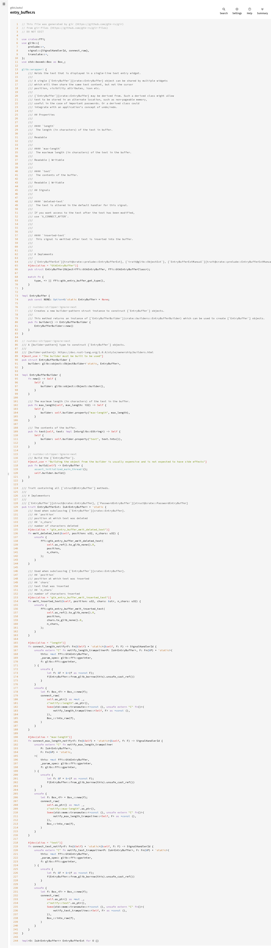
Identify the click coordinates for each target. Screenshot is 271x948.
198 (15, 767)
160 (15, 623)
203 (15, 786)
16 (16, 80)
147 (15, 574)
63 (16, 257)
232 (15, 895)
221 (15, 853)
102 (15, 405)
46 (16, 193)
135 (15, 529)
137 (15, 537)
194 (15, 752)
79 (16, 318)
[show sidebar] (3, 4)
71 (16, 288)
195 (15, 755)
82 (16, 329)
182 (15, 706)
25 (16, 114)
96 (16, 382)
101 (15, 401)
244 (15, 940)
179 (15, 695)
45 (16, 190)
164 (15, 638)
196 (15, 759)
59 (16, 242)
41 (16, 174)
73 (16, 295)
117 (15, 461)
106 (15, 420)
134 (15, 525)
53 (16, 220)
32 (16, 141)
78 (16, 314)
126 (15, 495)
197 (15, 763)
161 (15, 627)
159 (15, 620)
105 (15, 416)
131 (15, 514)
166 (15, 646)
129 (15, 506)
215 (15, 831)
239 (15, 921)
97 (16, 386)
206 (15, 797)
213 (15, 823)
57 (16, 235)
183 (15, 710)
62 (16, 254)
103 (15, 408)
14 (16, 73)
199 (15, 770)
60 (16, 246)
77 (16, 310)
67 (16, 273)
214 (15, 827)
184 (15, 714)
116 (15, 457)
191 (15, 740)
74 (16, 299)
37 (16, 159)
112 (15, 442)
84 (16, 337)
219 (15, 846)
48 (16, 201)
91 (16, 363)
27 (16, 122)
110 (15, 435)
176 (15, 684)
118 (15, 465)
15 (16, 76)
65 (16, 265)
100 (15, 397)
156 (15, 608)
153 (15, 597)
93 (16, 371)
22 (16, 103)
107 (15, 423)
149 (15, 582)
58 (16, 239)
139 (15, 544)
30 (16, 133)
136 (15, 533)
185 (15, 718)
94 (16, 374)
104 (15, 412)
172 (15, 669)
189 (15, 733)
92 (16, 367)
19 (16, 92)
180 (15, 699)
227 (15, 876)
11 (16, 61)
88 (16, 352)
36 (16, 156)
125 (15, 491)
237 (15, 914)
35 (16, 152)
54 (16, 224)
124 (15, 488)
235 (15, 906)
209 (15, 808)
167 (15, 650)
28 (16, 125)
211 (15, 816)
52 (16, 216)
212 (15, 819)
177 (15, 687)
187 (15, 725)
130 (15, 510)
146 (15, 571)
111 (15, 439)
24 (16, 110)
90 (16, 359)
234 (15, 902)
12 (16, 65)
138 (15, 540)
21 (16, 99)
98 (16, 389)
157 (15, 612)
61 (16, 250)
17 (16, 84)
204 (15, 789)
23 (16, 107)
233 (15, 899)
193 (15, 748)
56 (16, 231)
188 (15, 729)
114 (15, 450)
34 (16, 148)
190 (15, 737)
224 (15, 865)
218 (15, 842)
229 (15, 884)
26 (16, 118)
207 (15, 801)
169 (15, 657)
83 (16, 333)
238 (15, 918)
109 (15, 431)
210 (15, 812)
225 (15, 869)
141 (15, 552)
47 (16, 197)
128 (15, 503)
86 (16, 344)
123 (15, 484)
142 (15, 555)
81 (16, 325)
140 (15, 548)
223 (15, 861)
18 (16, 88)
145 (15, 567)
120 (15, 472)
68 (16, 276)
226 (15, 872)
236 (15, 910)
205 (15, 793)
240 (15, 925)
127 (15, 499)
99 (16, 393)
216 (15, 835)
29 (16, 129)
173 (15, 672)
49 (16, 205)
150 (15, 586)
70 (16, 284)
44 (16, 186)
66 (16, 269)
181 (15, 703)
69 (16, 280)
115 (15, 454)
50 (16, 208)
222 (15, 857)
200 (15, 774)
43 (16, 182)
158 (15, 616)
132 (15, 518)
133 (15, 522)
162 (15, 631)
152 (15, 593)
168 (15, 654)
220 (15, 850)
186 (15, 721)
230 (15, 887)
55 (16, 227)
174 (15, 676)
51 (16, 212)
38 (16, 163)
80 (16, 322)
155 (15, 604)
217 (15, 838)
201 (15, 778)
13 (16, 69)
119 (15, 469)
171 (15, 665)
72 (16, 291)
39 (16, 167)
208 (15, 804)
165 (15, 642)
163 (15, 635)
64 (16, 261)
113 (15, 446)
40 (16, 171)
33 (16, 144)
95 (16, 378)
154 (15, 601)
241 (15, 929)
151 (15, 589)
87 (16, 348)
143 (15, 559)
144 (15, 563)
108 (15, 427)
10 (16, 58)
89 (16, 356)
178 (15, 691)
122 (15, 480)
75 (16, 303)
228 (15, 880)
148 (15, 578)
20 (16, 95)
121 (15, 476)
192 (15, 744)
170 (15, 661)
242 (15, 933)
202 (15, 782)
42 (16, 178)
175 (15, 680)
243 (15, 936)
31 (16, 137)
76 (16, 307)
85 (16, 340)
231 (15, 891)
